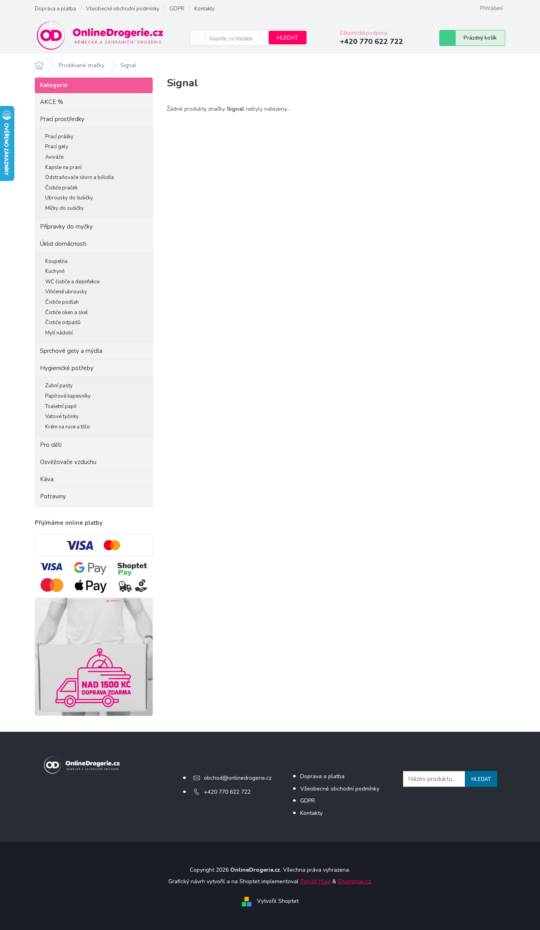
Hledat (287, 38)
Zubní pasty (59, 385)
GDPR (176, 8)
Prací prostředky (62, 119)
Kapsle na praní (63, 167)
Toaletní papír (61, 406)
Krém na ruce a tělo (67, 426)
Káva (47, 479)
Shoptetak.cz (354, 881)
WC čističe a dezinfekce (72, 281)
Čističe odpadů (62, 322)
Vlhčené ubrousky (66, 291)
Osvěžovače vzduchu (68, 462)
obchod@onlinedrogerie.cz (237, 778)
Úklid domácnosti (63, 244)
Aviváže (54, 157)
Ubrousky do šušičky (69, 197)
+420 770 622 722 (227, 792)
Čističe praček (61, 187)
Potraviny (53, 496)
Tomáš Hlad (315, 881)
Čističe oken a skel (66, 312)
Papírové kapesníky (68, 396)
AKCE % (51, 102)
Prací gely (56, 146)
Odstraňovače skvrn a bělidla (79, 177)
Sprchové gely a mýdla (72, 351)
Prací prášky (59, 136)
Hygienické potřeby (67, 368)
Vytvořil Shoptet (278, 901)
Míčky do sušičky (64, 208)
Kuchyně (55, 271)
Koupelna (56, 261)
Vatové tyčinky (62, 416)
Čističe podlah (62, 302)
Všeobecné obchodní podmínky (122, 8)
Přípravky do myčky (66, 227)
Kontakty (204, 8)
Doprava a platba (55, 8)
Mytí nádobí (59, 333)
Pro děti (51, 445)
